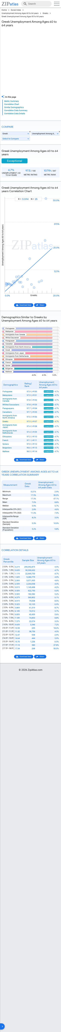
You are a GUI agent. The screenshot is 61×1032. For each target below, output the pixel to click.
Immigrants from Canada (10, 400)
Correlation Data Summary (15, 110)
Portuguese (7, 391)
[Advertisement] (30, 62)
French (5, 440)
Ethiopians (7, 437)
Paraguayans (8, 408)
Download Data (25, 305)
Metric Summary (11, 101)
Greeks (45, 13)
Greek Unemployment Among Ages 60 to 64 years (23, 16)
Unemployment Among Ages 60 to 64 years (20, 13)
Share (42, 305)
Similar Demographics (14, 107)
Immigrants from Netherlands (10, 432)
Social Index (16, 10)
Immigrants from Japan (10, 426)
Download (53, 194)
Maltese (6, 451)
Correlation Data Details (14, 113)
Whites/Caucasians (11, 405)
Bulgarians (7, 448)
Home (4, 10)
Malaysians (7, 395)
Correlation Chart (11, 104)
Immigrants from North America (10, 417)
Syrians (6, 444)
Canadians (7, 412)
